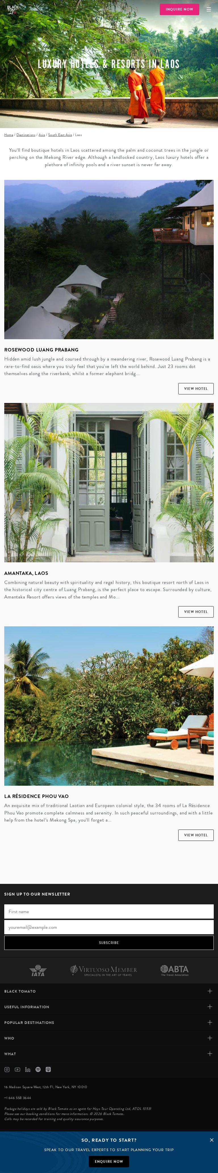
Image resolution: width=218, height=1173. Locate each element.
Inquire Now (179, 9)
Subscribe (109, 942)
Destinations (25, 135)
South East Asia (60, 135)
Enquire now (109, 1161)
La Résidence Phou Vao (36, 796)
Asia (42, 135)
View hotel (196, 388)
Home (8, 135)
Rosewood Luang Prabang (41, 349)
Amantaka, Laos (26, 573)
